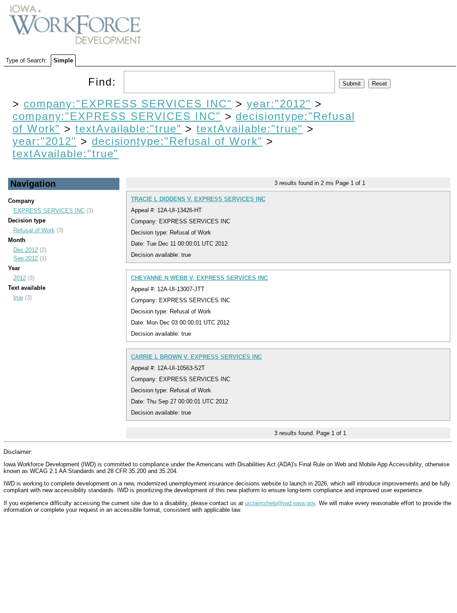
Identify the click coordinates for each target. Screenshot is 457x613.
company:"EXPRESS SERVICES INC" (128, 104)
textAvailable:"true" (128, 129)
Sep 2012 (25, 258)
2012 (19, 278)
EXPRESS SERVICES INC (49, 210)
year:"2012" (279, 104)
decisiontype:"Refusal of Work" (177, 141)
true (18, 297)
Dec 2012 (25, 250)
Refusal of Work (34, 230)
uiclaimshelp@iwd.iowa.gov (280, 503)
